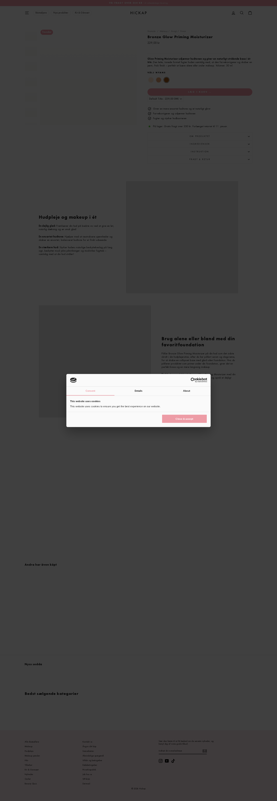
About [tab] (186, 390)
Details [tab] (139, 390)
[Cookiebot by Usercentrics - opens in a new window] (193, 380)
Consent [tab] (90, 390)
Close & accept (184, 418)
